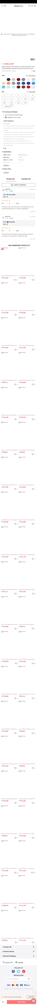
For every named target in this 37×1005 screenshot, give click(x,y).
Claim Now (31, 997)
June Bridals (18, 6)
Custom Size (9, 106)
